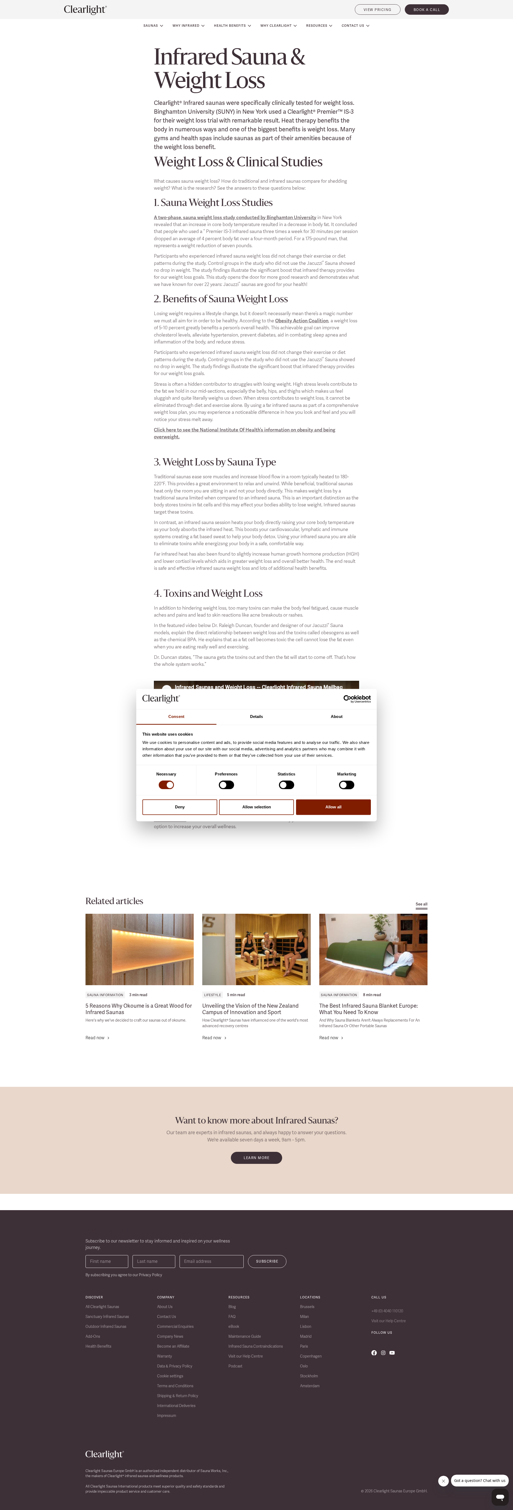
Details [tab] (256, 716)
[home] (85, 10)
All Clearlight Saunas (102, 1306)
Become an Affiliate (173, 1346)
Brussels (307, 1306)
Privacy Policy (150, 1274)
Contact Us (166, 1316)
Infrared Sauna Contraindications (255, 1346)
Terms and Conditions (175, 1385)
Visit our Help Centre (245, 1356)
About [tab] (337, 716)
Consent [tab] (176, 716)
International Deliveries (176, 1405)
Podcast (235, 1366)
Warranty (164, 1356)
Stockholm (309, 1376)
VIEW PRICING (378, 9)
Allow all (333, 807)
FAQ (232, 1316)
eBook (233, 1326)
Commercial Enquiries (175, 1326)
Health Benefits (98, 1346)
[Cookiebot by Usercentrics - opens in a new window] (347, 699)
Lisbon (305, 1326)
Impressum (166, 1415)
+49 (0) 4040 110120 (387, 1311)
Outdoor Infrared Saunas (106, 1326)
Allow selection (256, 807)
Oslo (304, 1366)
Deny (180, 807)
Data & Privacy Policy (174, 1366)
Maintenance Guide (244, 1336)
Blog (232, 1306)
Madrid (306, 1336)
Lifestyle (212, 995)
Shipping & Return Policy (177, 1395)
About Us (165, 1306)
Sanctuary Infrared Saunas (107, 1316)
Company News (170, 1336)
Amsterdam (310, 1385)
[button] (153, 25)
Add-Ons (93, 1336)
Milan (304, 1316)
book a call (427, 9)
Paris (304, 1346)
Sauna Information (105, 995)
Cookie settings (170, 1376)
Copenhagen (311, 1356)
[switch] (226, 785)
